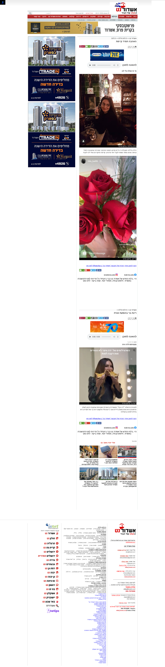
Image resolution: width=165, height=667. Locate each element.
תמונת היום (87, 535)
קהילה (100, 16)
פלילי (80, 511)
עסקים (93, 16)
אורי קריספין (120, 550)
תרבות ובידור (102, 520)
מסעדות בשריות (101, 514)
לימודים (96, 554)
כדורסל (86, 524)
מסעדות (103, 513)
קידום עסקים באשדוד (100, 583)
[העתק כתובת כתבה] (94, 36)
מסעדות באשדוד (101, 591)
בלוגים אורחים (87, 547)
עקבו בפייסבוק (129, 253)
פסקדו (104, 630)
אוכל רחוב (95, 518)
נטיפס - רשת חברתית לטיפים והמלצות (95, 576)
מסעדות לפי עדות (89, 517)
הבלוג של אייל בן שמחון (99, 547)
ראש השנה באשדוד (93, 568)
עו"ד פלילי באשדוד (100, 620)
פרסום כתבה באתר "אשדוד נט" (97, 580)
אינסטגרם (79, 535)
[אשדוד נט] (122, 514)
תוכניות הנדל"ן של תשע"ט (79, 568)
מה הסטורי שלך (103, 20)
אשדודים (112, 20)
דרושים (85, 16)
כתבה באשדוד (102, 616)
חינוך (44, 16)
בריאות (85, 538)
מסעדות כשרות (77, 517)
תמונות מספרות (90, 527)
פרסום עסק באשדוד (100, 574)
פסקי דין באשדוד (101, 560)
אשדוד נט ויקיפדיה (100, 611)
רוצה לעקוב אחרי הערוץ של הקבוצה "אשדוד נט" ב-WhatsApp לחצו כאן (111, 244)
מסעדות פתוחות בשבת (79, 515)
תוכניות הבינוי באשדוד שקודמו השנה (74, 542)
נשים (104, 567)
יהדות (90, 567)
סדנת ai (72, 566)
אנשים (127, 20)
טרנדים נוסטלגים (77, 550)
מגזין (104, 525)
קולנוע (71, 16)
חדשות (129, 16)
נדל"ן (75, 511)
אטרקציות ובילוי (95, 557)
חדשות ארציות (102, 511)
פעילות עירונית (93, 538)
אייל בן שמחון (102, 578)
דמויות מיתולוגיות (89, 550)
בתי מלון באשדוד (101, 585)
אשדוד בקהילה (101, 536)
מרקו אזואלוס (102, 632)
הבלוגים (103, 546)
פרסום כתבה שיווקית (100, 613)
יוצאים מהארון (91, 20)
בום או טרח (81, 20)
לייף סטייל (102, 556)
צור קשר (37, 16)
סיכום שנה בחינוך (95, 531)
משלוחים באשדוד (101, 590)
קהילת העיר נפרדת (95, 539)
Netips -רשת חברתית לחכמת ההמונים (95, 609)
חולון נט (103, 625)
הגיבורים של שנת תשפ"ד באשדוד (96, 542)
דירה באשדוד (102, 618)
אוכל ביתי (103, 515)
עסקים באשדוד (70, 571)
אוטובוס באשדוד (70, 570)
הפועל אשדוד (102, 641)
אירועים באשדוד (101, 601)
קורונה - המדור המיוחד (98, 561)
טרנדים (87, 557)
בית (135, 16)
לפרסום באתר (79, 13)
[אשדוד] (124, 14)
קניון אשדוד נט (81, 571)
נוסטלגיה (81, 527)
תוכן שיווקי (103, 554)
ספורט (121, 16)
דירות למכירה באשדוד (100, 593)
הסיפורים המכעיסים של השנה (95, 532)
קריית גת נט (102, 624)
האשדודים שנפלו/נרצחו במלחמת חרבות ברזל (93, 545)
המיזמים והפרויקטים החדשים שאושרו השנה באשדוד (91, 566)
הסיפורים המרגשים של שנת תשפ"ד (96, 543)
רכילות (114, 16)
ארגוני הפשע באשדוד (90, 511)
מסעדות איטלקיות (69, 514)
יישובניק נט (102, 586)
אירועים (104, 535)
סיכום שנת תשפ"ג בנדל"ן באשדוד (75, 532)
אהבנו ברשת (97, 567)
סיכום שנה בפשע (83, 531)
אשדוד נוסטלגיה (100, 549)
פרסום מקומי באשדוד (100, 582)
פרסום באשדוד (101, 610)
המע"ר (104, 637)
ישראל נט (103, 575)
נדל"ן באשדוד (102, 572)
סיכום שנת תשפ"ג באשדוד (97, 528)
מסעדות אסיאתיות (93, 515)
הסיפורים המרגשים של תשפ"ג (85, 529)
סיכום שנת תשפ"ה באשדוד (97, 564)
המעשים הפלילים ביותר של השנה (86, 570)
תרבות (107, 16)
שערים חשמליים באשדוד (99, 607)
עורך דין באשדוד (101, 622)
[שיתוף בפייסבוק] (106, 36)
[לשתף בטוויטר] (100, 36)
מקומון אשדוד (102, 589)
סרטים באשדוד (101, 571)
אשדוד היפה (102, 538)
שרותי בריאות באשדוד (100, 599)
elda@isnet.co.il (130, 546)
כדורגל (80, 524)
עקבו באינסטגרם (110, 253)
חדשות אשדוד (101, 510)
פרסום (104, 626)
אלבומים (103, 534)
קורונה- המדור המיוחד (100, 563)
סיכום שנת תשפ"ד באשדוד (97, 541)
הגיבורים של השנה (101, 529)
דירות (78, 16)
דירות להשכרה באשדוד (99, 594)
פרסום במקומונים (101, 587)
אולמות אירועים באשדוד (99, 617)
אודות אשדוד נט (54, 16)
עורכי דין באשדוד (89, 560)
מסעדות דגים (80, 514)
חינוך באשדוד (91, 571)
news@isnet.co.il (129, 555)
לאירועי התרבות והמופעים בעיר (97, 521)
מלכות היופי (103, 629)
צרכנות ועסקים (101, 553)
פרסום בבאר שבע (101, 597)
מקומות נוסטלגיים (101, 550)
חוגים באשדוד (83, 521)
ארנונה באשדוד (101, 605)
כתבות (104, 527)
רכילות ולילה (122, 27)
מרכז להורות (102, 633)
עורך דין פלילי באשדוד (99, 621)
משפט (65, 16)
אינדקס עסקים (74, 567)
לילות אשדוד (96, 535)
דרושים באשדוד (101, 602)
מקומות (120, 20)
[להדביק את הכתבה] (87, 249)
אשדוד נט (132, 27)
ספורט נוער (93, 524)
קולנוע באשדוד (72, 521)
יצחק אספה (102, 640)
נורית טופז (103, 634)
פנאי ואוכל (83, 567)
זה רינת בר (130, 320)
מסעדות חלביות (90, 514)
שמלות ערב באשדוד (100, 638)
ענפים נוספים (102, 524)
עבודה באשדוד (101, 614)
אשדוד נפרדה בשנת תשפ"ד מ (75, 543)
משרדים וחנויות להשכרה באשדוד (96, 598)
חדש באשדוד (88, 554)
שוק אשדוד (103, 636)
